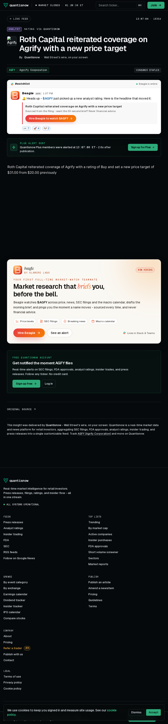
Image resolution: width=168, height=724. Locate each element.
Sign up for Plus (141, 147)
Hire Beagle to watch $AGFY (48, 118)
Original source (19, 409)
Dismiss (136, 712)
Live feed (20, 18)
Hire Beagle (26, 333)
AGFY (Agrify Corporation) (94, 433)
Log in (49, 383)
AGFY (28, 70)
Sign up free (24, 383)
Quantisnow (51, 29)
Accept (153, 712)
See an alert (59, 333)
